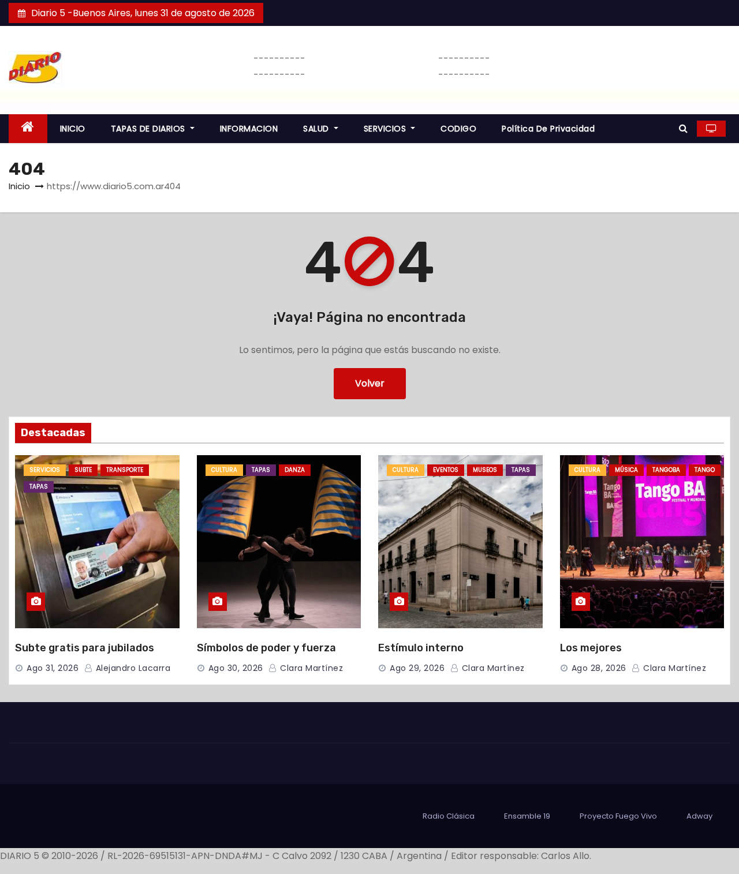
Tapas (38, 486)
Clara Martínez (310, 668)
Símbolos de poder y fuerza (266, 648)
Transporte (124, 470)
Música (626, 470)
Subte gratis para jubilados (84, 648)
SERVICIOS (386, 128)
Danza (295, 470)
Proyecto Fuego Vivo (618, 816)
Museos (485, 470)
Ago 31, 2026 (53, 668)
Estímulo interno (421, 648)
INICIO (72, 128)
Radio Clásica (449, 816)
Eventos (445, 470)
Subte (83, 470)
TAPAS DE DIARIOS (149, 128)
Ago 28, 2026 (599, 668)
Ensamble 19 (527, 816)
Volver (370, 383)
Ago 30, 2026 (235, 668)
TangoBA (666, 470)
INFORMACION (249, 128)
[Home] (28, 129)
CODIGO (458, 128)
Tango (705, 470)
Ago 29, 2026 (417, 668)
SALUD (317, 128)
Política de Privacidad (548, 128)
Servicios (44, 470)
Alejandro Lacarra (131, 668)
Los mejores (591, 648)
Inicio (19, 186)
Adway (699, 816)
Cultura (224, 470)
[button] (683, 128)
